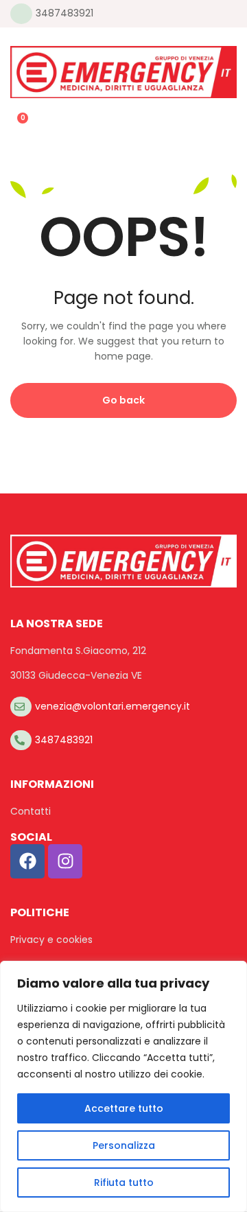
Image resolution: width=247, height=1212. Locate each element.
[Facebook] (27, 861)
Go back (123, 400)
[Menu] (16, 35)
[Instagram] (65, 861)
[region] (123, 1086)
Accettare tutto (123, 1108)
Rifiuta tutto (124, 1182)
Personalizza (124, 1145)
